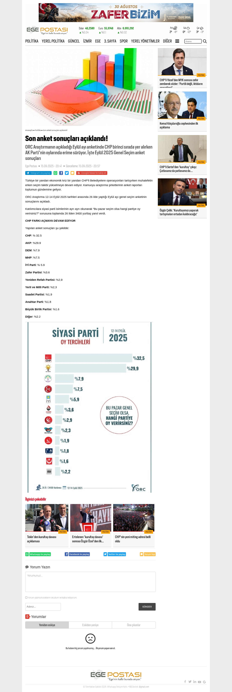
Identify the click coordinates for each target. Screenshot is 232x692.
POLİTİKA (31, 41)
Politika (38, 130)
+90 (130, 686)
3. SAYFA (110, 41)
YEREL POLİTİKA (53, 41)
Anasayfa (29, 130)
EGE (98, 41)
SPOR (124, 41)
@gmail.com (144, 686)
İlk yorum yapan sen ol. (105, 648)
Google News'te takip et (93, 172)
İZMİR (87, 41)
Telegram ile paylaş (40, 172)
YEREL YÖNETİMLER (145, 41)
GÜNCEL (74, 41)
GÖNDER (147, 606)
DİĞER (167, 41)
